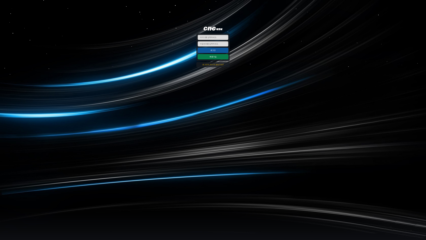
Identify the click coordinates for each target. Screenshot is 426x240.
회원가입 (213, 57)
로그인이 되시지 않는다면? (213, 65)
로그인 (213, 50)
